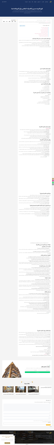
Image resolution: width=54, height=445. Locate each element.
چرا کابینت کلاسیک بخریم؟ (44, 32)
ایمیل (50, 415)
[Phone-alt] (53, 179)
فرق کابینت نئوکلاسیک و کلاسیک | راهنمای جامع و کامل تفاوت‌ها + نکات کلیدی (8, 395)
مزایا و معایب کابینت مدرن (44, 27)
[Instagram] (53, 180)
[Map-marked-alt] (53, 184)
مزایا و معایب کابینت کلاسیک (44, 29)
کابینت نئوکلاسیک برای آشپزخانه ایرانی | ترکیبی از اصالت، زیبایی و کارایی (46, 388)
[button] (15, 21)
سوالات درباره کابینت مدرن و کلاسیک (43, 34)
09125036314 (4, 1)
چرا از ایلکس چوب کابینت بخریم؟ (43, 36)
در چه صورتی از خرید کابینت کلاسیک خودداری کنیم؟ (41, 33)
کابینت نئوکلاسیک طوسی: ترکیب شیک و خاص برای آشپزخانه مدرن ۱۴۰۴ (34, 395)
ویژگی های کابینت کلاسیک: (44, 31)
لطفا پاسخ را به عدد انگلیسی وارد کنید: (47, 421)
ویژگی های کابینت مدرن (45, 28)
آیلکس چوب (45, 354)
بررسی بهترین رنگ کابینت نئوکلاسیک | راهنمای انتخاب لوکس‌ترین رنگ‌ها (21, 395)
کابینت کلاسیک (47, 128)
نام (50, 412)
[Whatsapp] (53, 182)
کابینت (39, 40)
